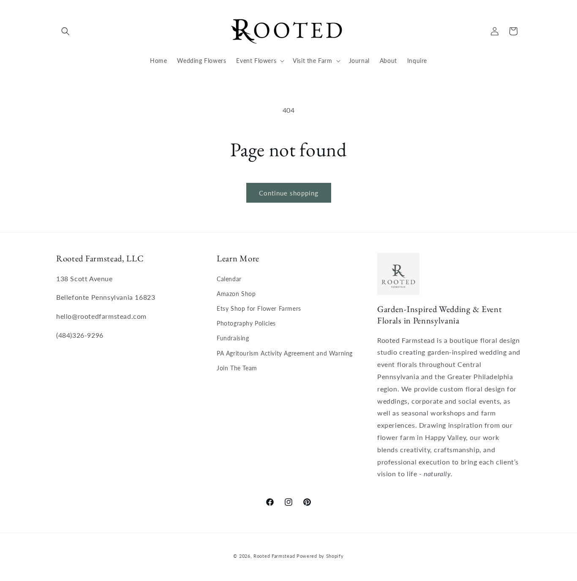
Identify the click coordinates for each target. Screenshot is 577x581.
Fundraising (233, 338)
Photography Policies (246, 323)
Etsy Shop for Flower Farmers (259, 308)
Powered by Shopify (320, 556)
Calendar (229, 278)
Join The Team (237, 368)
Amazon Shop (236, 293)
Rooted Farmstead (274, 556)
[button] (65, 31)
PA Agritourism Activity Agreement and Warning (285, 353)
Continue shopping (288, 193)
